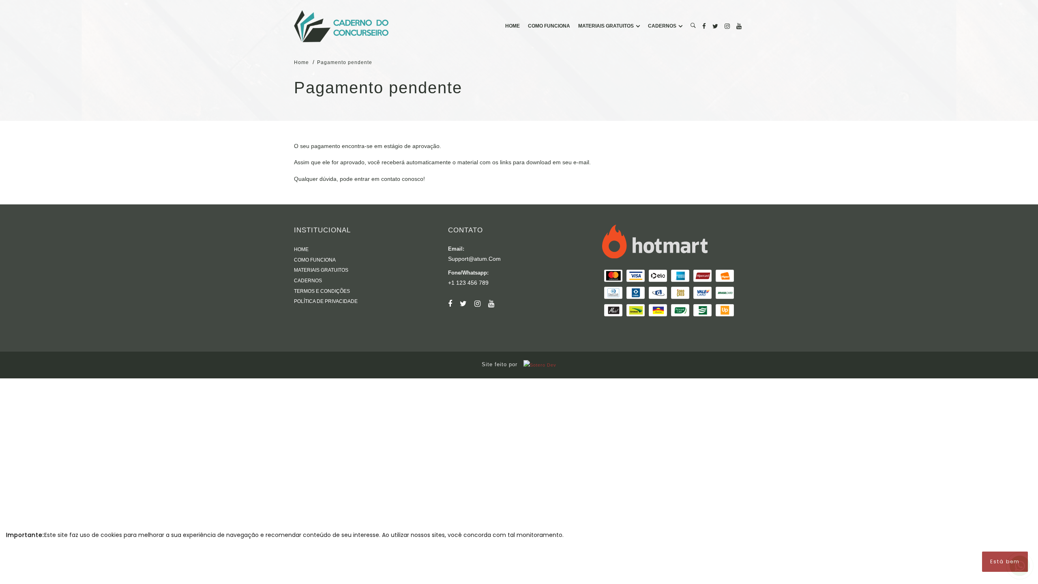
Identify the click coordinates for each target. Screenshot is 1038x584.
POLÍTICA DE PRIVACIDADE (326, 301)
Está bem (1005, 561)
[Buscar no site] (693, 26)
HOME (512, 26)
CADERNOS (662, 26)
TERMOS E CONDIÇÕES (322, 291)
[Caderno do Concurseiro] (341, 26)
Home (301, 62)
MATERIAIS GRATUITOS (606, 26)
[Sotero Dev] (537, 364)
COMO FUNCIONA (549, 26)
